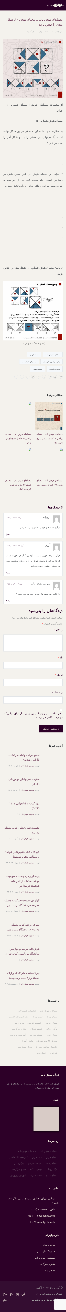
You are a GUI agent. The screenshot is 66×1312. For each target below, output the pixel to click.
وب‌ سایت (57, 692)
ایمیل (59, 674)
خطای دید (41, 1053)
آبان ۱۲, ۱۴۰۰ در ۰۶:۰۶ (14, 546)
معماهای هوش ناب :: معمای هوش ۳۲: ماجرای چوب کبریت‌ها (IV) (18, 484)
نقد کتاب (53, 1053)
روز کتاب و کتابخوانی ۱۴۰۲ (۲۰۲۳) (24, 806)
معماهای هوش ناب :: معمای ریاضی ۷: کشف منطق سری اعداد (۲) (49, 438)
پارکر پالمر (19, 1023)
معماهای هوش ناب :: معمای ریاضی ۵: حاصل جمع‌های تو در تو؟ (18, 438)
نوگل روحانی (52, 1028)
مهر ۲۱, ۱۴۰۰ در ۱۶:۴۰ (14, 517)
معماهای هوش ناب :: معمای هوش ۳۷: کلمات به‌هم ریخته (49, 482)
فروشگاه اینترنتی (46, 1251)
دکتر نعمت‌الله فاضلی (18, 1016)
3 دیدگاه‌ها (31, 31)
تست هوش (34, 355)
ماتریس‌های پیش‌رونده (51, 362)
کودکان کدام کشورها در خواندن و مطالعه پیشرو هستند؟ (22, 854)
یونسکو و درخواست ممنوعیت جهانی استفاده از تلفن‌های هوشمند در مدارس (22, 881)
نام (60, 657)
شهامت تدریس (34, 1023)
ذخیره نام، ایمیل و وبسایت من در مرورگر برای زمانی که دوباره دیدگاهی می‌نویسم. (33, 715)
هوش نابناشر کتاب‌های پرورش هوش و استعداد (56, 5)
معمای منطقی (54, 369)
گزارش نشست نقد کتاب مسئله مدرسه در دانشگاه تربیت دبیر (21, 903)
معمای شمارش (25, 1047)
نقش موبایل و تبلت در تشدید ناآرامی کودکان (23, 757)
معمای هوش (37, 369)
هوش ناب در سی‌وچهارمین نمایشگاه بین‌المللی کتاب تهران (22, 951)
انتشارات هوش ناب (52, 355)
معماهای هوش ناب (29, 362)
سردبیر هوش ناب (27, 766)
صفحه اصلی (48, 1245)
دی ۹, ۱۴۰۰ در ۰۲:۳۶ (14, 584)
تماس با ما (49, 1270)
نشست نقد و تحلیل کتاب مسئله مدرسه (21, 830)
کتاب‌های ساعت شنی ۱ (47, 1047)
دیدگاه (58, 630)
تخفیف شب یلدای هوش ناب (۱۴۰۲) (23, 781)
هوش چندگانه (36, 1028)
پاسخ (8, 534)
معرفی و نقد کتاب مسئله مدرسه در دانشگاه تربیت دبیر (23, 927)
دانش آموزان (27, 1041)
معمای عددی (52, 1035)
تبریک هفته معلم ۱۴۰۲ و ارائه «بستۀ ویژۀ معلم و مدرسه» (23, 975)
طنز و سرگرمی (19, 1028)
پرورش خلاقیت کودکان (47, 1041)
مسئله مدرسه (35, 1035)
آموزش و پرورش (18, 1035)
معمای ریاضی (51, 1023)
